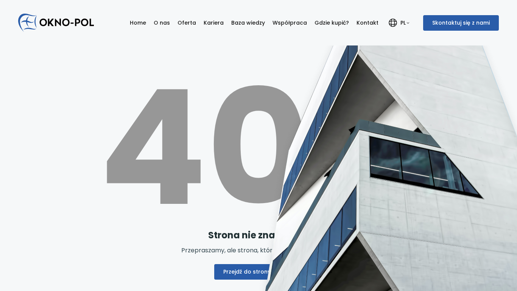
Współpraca (290, 23)
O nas (162, 23)
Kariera (214, 23)
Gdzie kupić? (332, 23)
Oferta (187, 23)
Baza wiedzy (248, 23)
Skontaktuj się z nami (461, 23)
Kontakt (367, 23)
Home (138, 23)
